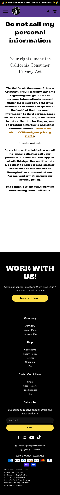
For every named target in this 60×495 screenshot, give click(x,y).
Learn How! (30, 298)
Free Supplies (30, 389)
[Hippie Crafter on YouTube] (31, 437)
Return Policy (30, 353)
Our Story (30, 325)
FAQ (30, 365)
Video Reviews (30, 385)
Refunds (30, 357)
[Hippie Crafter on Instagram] (25, 437)
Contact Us (30, 349)
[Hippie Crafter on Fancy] (39, 438)
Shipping (30, 361)
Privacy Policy (30, 329)
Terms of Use (30, 333)
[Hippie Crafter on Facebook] (19, 437)
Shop (30, 381)
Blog (30, 394)
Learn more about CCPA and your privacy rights (30, 132)
